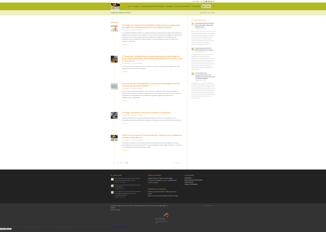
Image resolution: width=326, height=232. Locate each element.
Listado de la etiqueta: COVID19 (121, 13)
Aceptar (9, 229)
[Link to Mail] (209, 1)
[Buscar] (213, 6)
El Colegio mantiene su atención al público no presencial (146, 112)
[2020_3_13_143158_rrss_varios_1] (114, 59)
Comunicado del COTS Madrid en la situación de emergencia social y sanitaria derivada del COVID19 (151, 84)
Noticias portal (189, 182)
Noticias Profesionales (137, 30)
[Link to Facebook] (201, 1)
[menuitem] (129, 6)
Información (188, 178)
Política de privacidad (151, 205)
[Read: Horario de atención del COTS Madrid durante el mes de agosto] (192, 49)
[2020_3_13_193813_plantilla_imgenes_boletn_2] (114, 86)
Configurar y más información (120, 227)
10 (120, 162)
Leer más (124, 44)
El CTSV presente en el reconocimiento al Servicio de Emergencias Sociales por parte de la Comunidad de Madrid (128, 193)
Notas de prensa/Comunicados (194, 180)
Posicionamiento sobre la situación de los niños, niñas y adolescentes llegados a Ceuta (204, 25)
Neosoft (118, 209)
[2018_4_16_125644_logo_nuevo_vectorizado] (114, 138)
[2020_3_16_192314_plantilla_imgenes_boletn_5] (114, 28)
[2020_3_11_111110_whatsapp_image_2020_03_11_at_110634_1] (114, 115)
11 (124, 162)
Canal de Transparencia (139, 205)
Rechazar (3, 229)
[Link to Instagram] (214, 1)
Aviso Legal (159, 205)
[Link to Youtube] (206, 1)
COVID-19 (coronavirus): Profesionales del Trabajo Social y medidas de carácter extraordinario (152, 136)
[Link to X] (203, 1)
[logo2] (115, 6)
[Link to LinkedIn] (211, 1)
